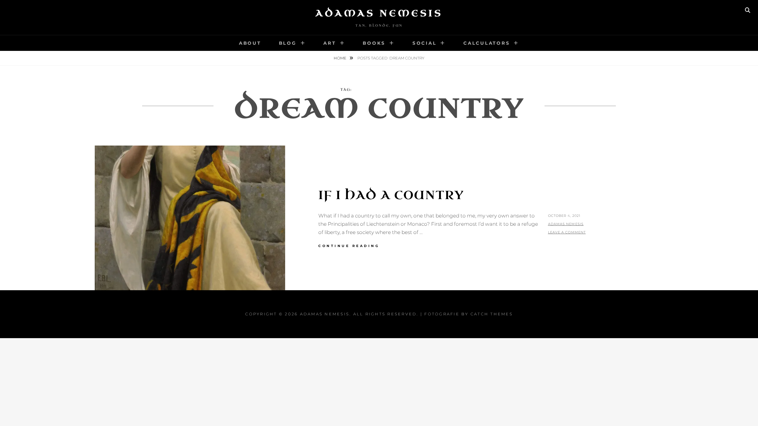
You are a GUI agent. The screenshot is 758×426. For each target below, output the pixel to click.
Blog (288, 43)
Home (340, 58)
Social (424, 43)
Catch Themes (491, 314)
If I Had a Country (391, 195)
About (250, 43)
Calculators (486, 43)
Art (329, 43)
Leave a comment (567, 232)
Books (374, 43)
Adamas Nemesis (379, 13)
